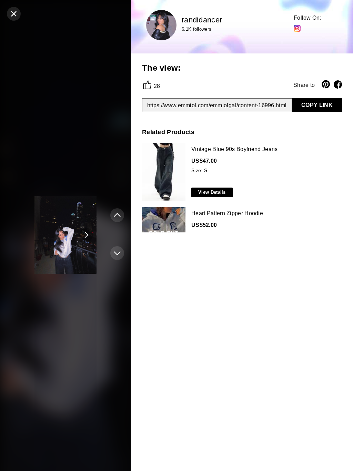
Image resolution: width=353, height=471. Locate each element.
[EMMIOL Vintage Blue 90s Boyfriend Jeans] (240, 172)
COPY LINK (317, 105)
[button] (86, 235)
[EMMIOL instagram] (297, 27)
